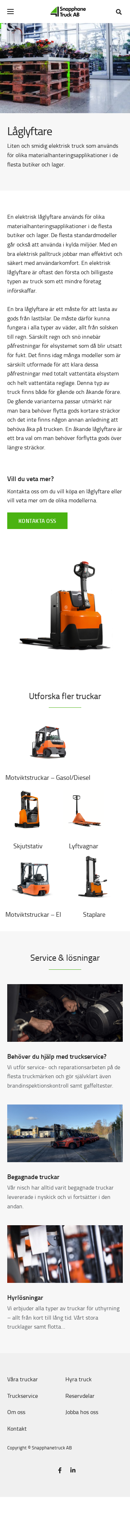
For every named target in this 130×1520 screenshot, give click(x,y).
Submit (121, 31)
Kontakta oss (37, 521)
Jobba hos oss (81, 1412)
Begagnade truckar (33, 1176)
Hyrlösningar (25, 1297)
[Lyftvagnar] (83, 809)
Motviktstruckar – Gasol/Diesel (47, 777)
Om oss (16, 1412)
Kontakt (17, 1428)
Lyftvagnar (83, 845)
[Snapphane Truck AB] (68, 11)
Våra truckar (22, 1379)
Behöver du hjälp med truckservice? (57, 1056)
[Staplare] (94, 877)
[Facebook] (60, 1470)
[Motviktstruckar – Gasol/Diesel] (47, 741)
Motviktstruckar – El (33, 914)
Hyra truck (78, 1379)
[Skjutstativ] (27, 809)
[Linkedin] (72, 1470)
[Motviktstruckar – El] (33, 877)
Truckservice (22, 1396)
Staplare (94, 914)
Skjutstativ (28, 845)
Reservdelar (80, 1396)
